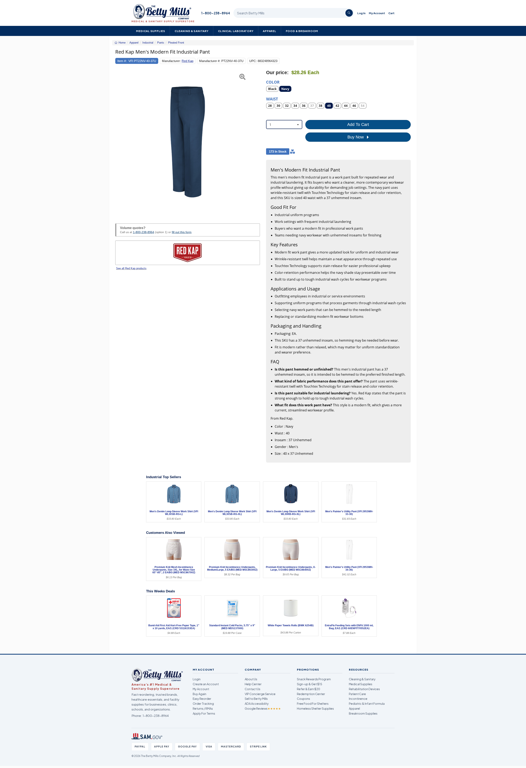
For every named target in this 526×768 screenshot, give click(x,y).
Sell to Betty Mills (256, 698)
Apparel (269, 31)
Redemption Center (311, 694)
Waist (272, 98)
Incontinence (358, 698)
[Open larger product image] (187, 142)
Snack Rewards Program (314, 679)
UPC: (253, 61)
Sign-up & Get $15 (309, 684)
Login (197, 679)
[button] (120, 142)
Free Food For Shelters (313, 703)
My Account (377, 13)
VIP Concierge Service (260, 694)
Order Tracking (203, 703)
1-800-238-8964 (215, 13)
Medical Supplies (150, 31)
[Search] (349, 13)
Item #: (122, 61)
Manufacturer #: (209, 61)
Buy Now (356, 137)
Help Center (253, 684)
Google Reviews (263, 708)
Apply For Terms (204, 713)
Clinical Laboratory (236, 31)
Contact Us (252, 689)
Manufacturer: (171, 61)
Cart (391, 13)
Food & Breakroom (302, 31)
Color (273, 81)
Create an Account (206, 684)
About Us (251, 679)
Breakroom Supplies (363, 713)
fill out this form (181, 232)
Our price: (277, 72)
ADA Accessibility (257, 703)
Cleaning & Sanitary (192, 31)
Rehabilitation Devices (364, 689)
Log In (361, 13)
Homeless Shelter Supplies (315, 708)
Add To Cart (358, 124)
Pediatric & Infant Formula (367, 703)
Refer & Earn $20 (308, 689)
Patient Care (357, 694)
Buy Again (199, 694)
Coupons (303, 698)
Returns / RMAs (203, 708)
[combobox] (284, 124)
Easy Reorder (202, 698)
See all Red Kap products (131, 268)
